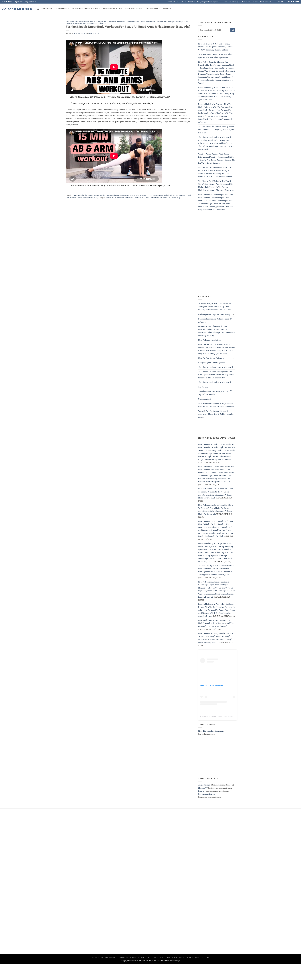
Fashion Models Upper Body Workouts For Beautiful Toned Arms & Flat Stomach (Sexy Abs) (128, 26)
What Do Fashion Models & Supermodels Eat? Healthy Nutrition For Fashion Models (216, 405)
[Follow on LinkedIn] (296, 2)
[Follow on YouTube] (298, 2)
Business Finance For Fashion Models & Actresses (215, 320)
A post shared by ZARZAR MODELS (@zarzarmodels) (220, 716)
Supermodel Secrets (249, 2)
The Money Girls (265, 2)
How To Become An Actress (209, 340)
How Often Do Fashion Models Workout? (148, 198)
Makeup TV (203, 788)
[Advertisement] (216, 256)
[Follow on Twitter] (293, 2)
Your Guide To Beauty (231, 2)
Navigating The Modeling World (208, 2)
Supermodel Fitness (206, 794)
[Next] (292, 20)
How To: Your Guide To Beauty (94, 23)
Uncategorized (204, 399)
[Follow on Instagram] (289, 2)
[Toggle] (233, 314)
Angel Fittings (204, 785)
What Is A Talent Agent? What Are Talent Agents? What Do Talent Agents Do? (215, 56)
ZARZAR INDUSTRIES (163, 961)
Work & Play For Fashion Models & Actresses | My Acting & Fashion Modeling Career (216, 414)
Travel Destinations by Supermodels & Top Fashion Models (215, 393)
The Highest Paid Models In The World (214, 382)
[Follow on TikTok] (291, 2)
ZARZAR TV (280, 2)
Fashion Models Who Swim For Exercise (119, 198)
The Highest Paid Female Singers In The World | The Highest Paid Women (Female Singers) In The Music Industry (216, 375)
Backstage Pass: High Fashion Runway (214, 314)
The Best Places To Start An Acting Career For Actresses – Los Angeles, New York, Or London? (216, 130)
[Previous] (9, 20)
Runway (201, 791)
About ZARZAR (171, 2)
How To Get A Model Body (171, 198)
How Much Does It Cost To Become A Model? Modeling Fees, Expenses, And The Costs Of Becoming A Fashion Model (216, 47)
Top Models (203, 387)
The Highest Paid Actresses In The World (215, 367)
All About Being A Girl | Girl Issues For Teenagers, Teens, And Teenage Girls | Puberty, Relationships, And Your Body (214, 307)
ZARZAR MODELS (186, 2)
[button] (38, 9)
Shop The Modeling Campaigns (211, 731)
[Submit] (232, 30)
